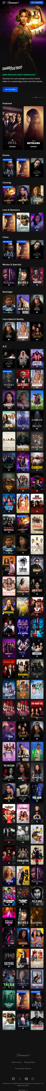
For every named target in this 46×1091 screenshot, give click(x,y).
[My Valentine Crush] (9, 813)
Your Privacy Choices (23, 1068)
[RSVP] (23, 875)
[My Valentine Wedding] (23, 813)
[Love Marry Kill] (37, 710)
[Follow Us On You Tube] (26, 1078)
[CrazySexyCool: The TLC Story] (23, 482)
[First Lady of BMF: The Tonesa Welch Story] (37, 565)
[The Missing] (9, 772)
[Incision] (37, 648)
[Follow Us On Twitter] (19, 1078)
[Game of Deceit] (37, 586)
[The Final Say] (9, 565)
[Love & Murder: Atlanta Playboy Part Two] (23, 710)
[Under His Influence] (23, 1020)
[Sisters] (9, 958)
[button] (4, 3)
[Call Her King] (37, 441)
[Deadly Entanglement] (37, 503)
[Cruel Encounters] (37, 482)
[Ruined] (23, 917)
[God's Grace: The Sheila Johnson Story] (23, 606)
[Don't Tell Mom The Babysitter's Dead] (37, 524)
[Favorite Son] (37, 544)
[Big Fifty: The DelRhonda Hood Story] (23, 358)
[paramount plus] (13, 2)
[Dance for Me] (9, 503)
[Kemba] (23, 668)
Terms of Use (16, 1062)
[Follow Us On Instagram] (32, 1078)
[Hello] (9, 627)
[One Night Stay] (9, 855)
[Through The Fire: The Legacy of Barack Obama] (23, 979)
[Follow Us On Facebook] (13, 1078)
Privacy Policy (29, 1062)
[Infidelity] (9, 668)
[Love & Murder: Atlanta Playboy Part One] (9, 710)
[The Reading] (37, 875)
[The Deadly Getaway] (9, 524)
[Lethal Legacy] (9, 689)
